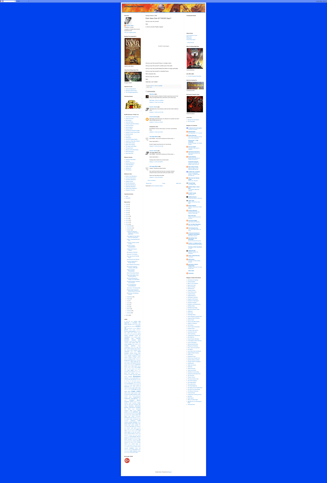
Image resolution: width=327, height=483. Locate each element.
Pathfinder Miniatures (130, 186)
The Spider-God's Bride (131, 146)
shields (136, 430)
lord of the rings (137, 388)
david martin (133, 351)
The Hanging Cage (192, 184)
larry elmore (133, 385)
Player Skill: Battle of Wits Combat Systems (133, 275)
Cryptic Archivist (191, 293)
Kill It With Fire (191, 337)
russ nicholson (137, 426)
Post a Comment (151, 180)
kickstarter (130, 383)
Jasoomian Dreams (192, 332)
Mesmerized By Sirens (193, 344)
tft (129, 436)
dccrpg (131, 353)
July (128, 300)
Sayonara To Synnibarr (132, 254)
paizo (139, 410)
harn (129, 373)
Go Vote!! (190, 248)
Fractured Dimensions (131, 178)
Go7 (140, 370)
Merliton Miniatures (130, 163)
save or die (126, 429)
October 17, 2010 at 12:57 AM (156, 112)
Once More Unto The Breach (194, 351)
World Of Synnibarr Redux (133, 273)
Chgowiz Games (191, 290)
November (129, 228)
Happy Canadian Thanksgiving (131, 270)
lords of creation (127, 389)
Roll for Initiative (192, 205)
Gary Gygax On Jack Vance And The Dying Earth (133, 237)
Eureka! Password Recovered (194, 240)
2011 (127, 222)
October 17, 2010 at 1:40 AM (156, 122)
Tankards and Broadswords (194, 373)
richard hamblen (132, 422)
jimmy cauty (136, 380)
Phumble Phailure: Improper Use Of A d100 (133, 282)
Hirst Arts (128, 161)
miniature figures (135, 400)
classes (130, 344)
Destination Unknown (193, 297)
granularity (126, 371)
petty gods (132, 413)
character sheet (136, 340)
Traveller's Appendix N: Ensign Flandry (132, 262)
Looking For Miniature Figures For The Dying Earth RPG (132, 233)
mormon (139, 401)
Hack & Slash (191, 320)
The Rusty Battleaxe (192, 385)
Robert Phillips (135, 423)
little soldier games (134, 386)
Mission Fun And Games (193, 119)
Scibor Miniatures (130, 164)
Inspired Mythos (192, 156)
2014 (127, 216)
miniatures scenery (128, 401)
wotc (137, 452)
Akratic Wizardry (192, 135)
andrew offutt (137, 321)
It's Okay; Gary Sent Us (193, 330)
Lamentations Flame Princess (194, 340)
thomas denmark (128, 439)
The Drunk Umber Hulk (193, 379)
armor (133, 324)
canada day (138, 335)
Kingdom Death (129, 181)
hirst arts (135, 374)
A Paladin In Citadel (133, 6)
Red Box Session (132, 417)
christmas (126, 341)
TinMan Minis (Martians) (131, 188)
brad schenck (134, 332)
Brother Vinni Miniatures (131, 176)
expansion (133, 364)
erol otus (139, 363)
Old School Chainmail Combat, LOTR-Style (132, 267)
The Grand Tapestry (192, 380)
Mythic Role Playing (130, 144)
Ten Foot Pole (191, 375)
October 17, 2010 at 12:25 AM (156, 102)
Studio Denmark (191, 368)
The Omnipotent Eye (193, 228)
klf (140, 383)
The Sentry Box (191, 121)
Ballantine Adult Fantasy (131, 90)
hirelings (131, 374)
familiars (129, 366)
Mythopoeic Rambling (193, 346)
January (129, 312)
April (128, 306)
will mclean (135, 449)
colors (139, 344)
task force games (137, 435)
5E (129, 321)
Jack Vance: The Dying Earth (133, 288)
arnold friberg (127, 326)
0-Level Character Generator (194, 76)
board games (132, 331)
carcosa (132, 337)
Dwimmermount (129, 134)
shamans (129, 430)
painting (134, 410)
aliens (132, 321)
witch (131, 451)
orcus (129, 409)
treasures (126, 442)
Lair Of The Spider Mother (132, 139)
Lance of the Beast (192, 342)
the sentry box (131, 438)
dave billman (127, 350)
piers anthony (132, 414)
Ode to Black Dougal (193, 166)
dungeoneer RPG (128, 360)
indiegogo (126, 378)
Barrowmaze (128, 120)
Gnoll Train (190, 313)
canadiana (127, 337)
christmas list (131, 341)
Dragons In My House (193, 299)
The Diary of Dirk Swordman (195, 247)
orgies (133, 409)
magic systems (134, 392)
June (128, 302)
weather (131, 448)
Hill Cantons (190, 325)
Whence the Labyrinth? (193, 180)
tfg (128, 436)
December (129, 226)
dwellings (139, 360)
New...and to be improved (194, 347)
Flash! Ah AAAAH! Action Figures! (195, 244)
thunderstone (135, 439)
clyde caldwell (135, 344)
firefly (136, 367)
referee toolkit (129, 419)
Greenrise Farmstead (192, 129)
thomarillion (138, 438)
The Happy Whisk (153, 136)
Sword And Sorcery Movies (133, 259)
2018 (127, 210)
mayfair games (128, 397)
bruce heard (129, 334)
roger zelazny (131, 425)
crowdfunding (127, 347)
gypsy (125, 373)
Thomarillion (128, 170)
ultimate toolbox (133, 442)
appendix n (127, 322)
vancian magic (134, 443)
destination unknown (193, 161)
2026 (127, 204)
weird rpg (138, 448)
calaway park (134, 334)
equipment (134, 363)
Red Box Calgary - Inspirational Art (131, 246)
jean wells (131, 379)
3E (124, 321)
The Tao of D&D (192, 146)
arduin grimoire (128, 324)
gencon (136, 370)
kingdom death (136, 383)
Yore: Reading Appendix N (132, 92)
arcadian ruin (137, 322)
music (151, 87)
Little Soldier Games (130, 142)
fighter (136, 366)
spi (131, 432)
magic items (127, 391)
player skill (138, 414)
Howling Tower (191, 328)
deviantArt (128, 198)
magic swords (127, 392)
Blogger (170, 472)
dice (125, 354)
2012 (127, 220)
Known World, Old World (193, 339)
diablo (139, 353)
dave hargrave (134, 350)
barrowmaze (129, 328)
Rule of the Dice (192, 215)
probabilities (138, 416)
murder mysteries (132, 403)
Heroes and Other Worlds (194, 321)
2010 (127, 224)
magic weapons (133, 394)
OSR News (190, 354)
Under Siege (191, 200)
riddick (139, 422)
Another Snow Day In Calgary (132, 249)
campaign (131, 335)
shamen (133, 430)
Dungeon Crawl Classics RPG (133, 132)
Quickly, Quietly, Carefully (193, 359)
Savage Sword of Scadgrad (194, 361)
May (128, 304)
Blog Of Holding (191, 287)
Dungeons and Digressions (194, 304)
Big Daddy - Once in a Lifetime (156, 100)
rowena (127, 426)
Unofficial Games (192, 197)
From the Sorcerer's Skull (193, 309)
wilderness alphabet (128, 449)
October (129, 230)
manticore (126, 395)
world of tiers (132, 452)
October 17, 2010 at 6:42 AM (156, 132)
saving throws (132, 429)
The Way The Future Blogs (194, 389)
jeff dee (134, 379)
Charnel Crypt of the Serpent (132, 123)
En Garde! (128, 136)
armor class (138, 324)
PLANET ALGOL (192, 193)
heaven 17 (138, 373)
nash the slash (127, 404)
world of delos (127, 452)
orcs (125, 409)
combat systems (129, 345)
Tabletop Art (128, 168)
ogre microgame (134, 404)
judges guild (130, 382)
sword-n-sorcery (131, 433)
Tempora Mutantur (192, 210)
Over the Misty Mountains (194, 224)
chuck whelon (138, 341)
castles (135, 337)
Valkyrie (126, 443)
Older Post (178, 183)
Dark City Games (129, 125)
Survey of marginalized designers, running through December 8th (193, 174)
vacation (139, 442)
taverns (125, 436)
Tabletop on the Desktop (193, 372)
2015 (127, 214)
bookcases (138, 331)
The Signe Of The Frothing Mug (195, 387)
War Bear (190, 396)
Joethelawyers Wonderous (194, 335)
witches (135, 451)
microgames (134, 398)
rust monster (127, 428)
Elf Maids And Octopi (192, 307)
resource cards (136, 420)
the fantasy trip (134, 436)
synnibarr (130, 435)
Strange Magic (191, 183)
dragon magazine (132, 356)
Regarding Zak (191, 194)
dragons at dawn (132, 357)
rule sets (132, 426)
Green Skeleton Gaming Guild (195, 316)
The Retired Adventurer (194, 151)
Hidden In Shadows (192, 323)
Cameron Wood (153, 116)
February (129, 310)
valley (129, 443)
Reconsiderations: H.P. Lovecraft (195, 132)
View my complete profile (130, 32)
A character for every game (195, 128)
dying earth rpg (134, 361)
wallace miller (135, 445)
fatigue (132, 366)
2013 (127, 218)
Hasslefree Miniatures (131, 179)
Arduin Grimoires (129, 118)
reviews (126, 422)
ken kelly (126, 383)
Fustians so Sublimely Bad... (195, 243)
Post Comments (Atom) (157, 185)
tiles (140, 439)
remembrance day (137, 419)
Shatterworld (191, 363)
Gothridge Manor (192, 314)
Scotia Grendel (129, 166)
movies (126, 403)
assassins (133, 326)
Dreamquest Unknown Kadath (133, 130)
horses (125, 376)
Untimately (191, 273)
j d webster (131, 378)
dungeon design (131, 358)
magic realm (136, 391)
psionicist (126, 417)
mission (135, 401)
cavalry (139, 337)
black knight (132, 329)
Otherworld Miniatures (131, 185)
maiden (139, 394)
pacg (131, 410)
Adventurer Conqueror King (132, 116)
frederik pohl (134, 368)
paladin (126, 412)
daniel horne (133, 347)
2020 (127, 208)
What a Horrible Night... (193, 399)
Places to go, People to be (194, 358)
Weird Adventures (130, 151)
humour (130, 376)
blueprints (126, 331)
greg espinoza (132, 371)
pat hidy (130, 412)
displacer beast (132, 354)
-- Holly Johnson (190, 42)
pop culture (131, 416)
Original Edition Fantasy (193, 353)
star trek (134, 432)
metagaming (127, 398)
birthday (134, 328)
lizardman (130, 387)
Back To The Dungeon (193, 283)
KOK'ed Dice (191, 259)
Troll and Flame (191, 392)
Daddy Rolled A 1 (192, 295)
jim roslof (131, 380)
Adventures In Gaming (193, 280)
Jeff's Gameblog (191, 333)
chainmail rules (129, 338)
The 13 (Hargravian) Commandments (131, 285)
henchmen (126, 374)
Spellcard (190, 366)
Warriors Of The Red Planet (132, 149)
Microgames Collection (132, 252)
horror (139, 374)
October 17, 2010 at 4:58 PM (156, 161)
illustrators (137, 376)
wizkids (139, 451)
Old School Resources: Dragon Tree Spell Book (133, 279)
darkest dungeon (131, 348)
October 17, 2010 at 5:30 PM (156, 177)
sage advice (134, 428)
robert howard (127, 423)
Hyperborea (128, 137)
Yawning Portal (191, 404)
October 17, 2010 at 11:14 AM (156, 146)
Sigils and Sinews (192, 365)
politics (125, 416)
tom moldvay (133, 440)
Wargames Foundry (130, 190)
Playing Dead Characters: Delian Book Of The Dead (133, 290)
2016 (127, 212)
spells (128, 432)
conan (139, 345)
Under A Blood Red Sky (194, 255)
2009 (127, 315)
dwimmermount (127, 361)
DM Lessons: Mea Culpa (193, 225)
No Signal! (190, 349)
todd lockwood (127, 440)
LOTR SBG (134, 389)
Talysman (151, 94)
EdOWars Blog (191, 306)
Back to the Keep (192, 285)
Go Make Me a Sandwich (194, 171)
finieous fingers (131, 367)
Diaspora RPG (129, 129)
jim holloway (126, 380)
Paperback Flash (192, 356)
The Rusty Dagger (192, 220)
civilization (126, 342)
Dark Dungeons (129, 127)
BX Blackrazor (191, 288)
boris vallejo (127, 332)
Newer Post (148, 183)
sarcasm (139, 428)
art (130, 326)
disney (127, 354)
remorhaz (126, 420)
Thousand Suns (129, 148)
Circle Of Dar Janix (192, 292)
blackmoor (139, 329)
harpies (132, 373)
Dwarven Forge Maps (131, 159)
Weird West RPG (129, 153)
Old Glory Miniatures (130, 183)
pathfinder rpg (137, 412)
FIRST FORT (191, 270)
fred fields (129, 368)
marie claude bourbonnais (135, 395)
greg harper (138, 371)
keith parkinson (137, 382)
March (128, 308)
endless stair (129, 363)
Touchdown (190, 256)
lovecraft (139, 389)
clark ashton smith (133, 342)
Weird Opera (191, 398)
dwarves (134, 360)
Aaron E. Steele (153, 107)
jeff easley (138, 379)
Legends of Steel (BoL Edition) (133, 141)
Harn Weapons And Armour (133, 264)
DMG (137, 354)
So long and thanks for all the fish (195, 198)
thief (135, 438)
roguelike (136, 425)
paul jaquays (126, 413)
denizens (135, 353)
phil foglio (136, 413)
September (129, 296)
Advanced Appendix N (131, 88)
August (129, 298)
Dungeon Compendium (193, 300)
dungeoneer (138, 358)
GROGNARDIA (191, 131)
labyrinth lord (127, 385)
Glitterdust (190, 311)
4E (127, 321)
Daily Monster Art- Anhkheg (194, 221)
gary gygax (131, 370)
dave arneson (138, 348)
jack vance (135, 378)
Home (163, 183)
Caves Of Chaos (129, 122)
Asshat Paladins (191, 281)
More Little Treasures (192, 235)
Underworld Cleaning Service (194, 394)
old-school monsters (135, 407)
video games (130, 445)
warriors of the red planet (132, 446)
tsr (129, 442)
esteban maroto (127, 364)
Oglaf (127, 196)
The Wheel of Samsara (193, 391)
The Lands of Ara (192, 384)
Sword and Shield (192, 370)
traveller (139, 441)
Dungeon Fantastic (192, 302)
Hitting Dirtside (192, 250)
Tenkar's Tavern (191, 377)
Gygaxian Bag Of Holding (194, 318)
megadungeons (137, 397)
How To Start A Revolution (194, 326)
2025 (127, 206)
